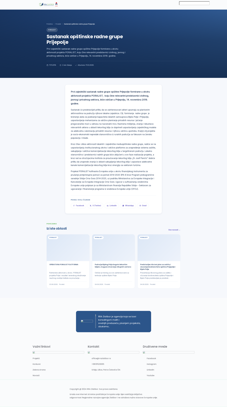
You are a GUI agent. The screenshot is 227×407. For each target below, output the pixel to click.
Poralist (58, 24)
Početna (50, 24)
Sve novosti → (174, 230)
